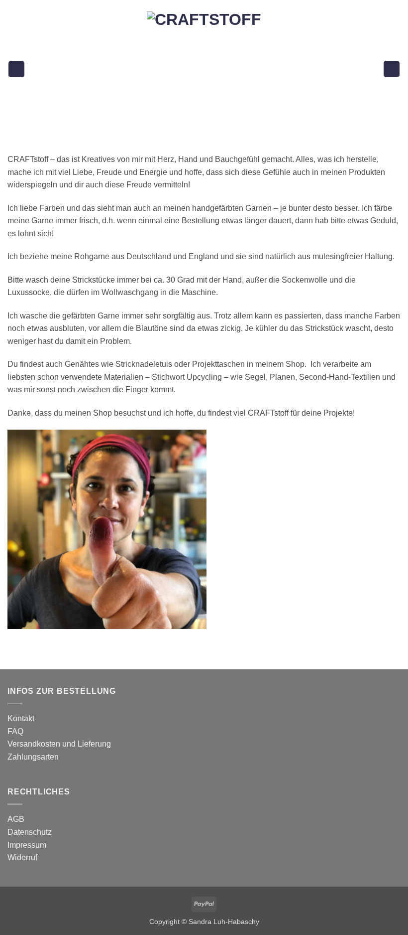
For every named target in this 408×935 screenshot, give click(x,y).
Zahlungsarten (33, 757)
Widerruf (22, 857)
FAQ (15, 731)
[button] (16, 69)
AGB (15, 819)
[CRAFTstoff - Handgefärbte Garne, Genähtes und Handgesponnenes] (204, 69)
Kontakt (20, 718)
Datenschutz (29, 832)
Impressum (26, 845)
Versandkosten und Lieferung (59, 744)
